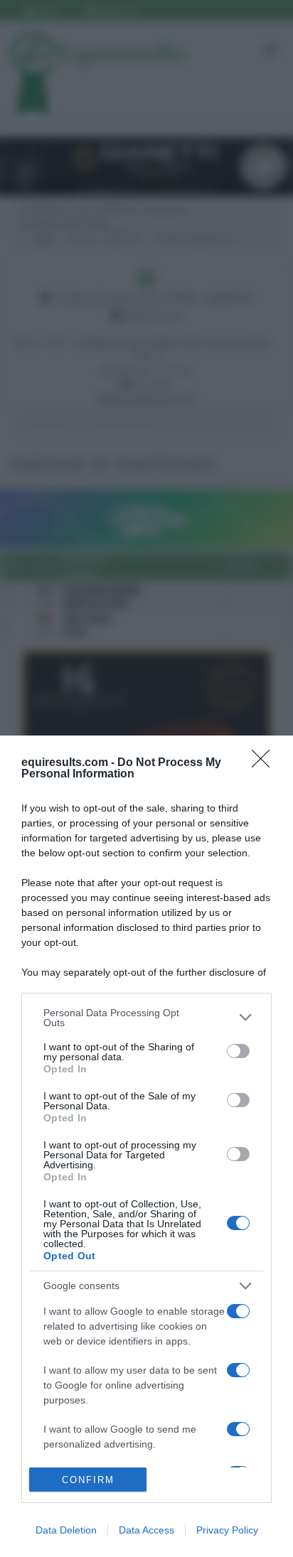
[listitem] (146, 1018)
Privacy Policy (227, 1530)
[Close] (265, 763)
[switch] (238, 1051)
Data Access (146, 1530)
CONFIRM (88, 1480)
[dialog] (146, 1146)
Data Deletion (66, 1530)
